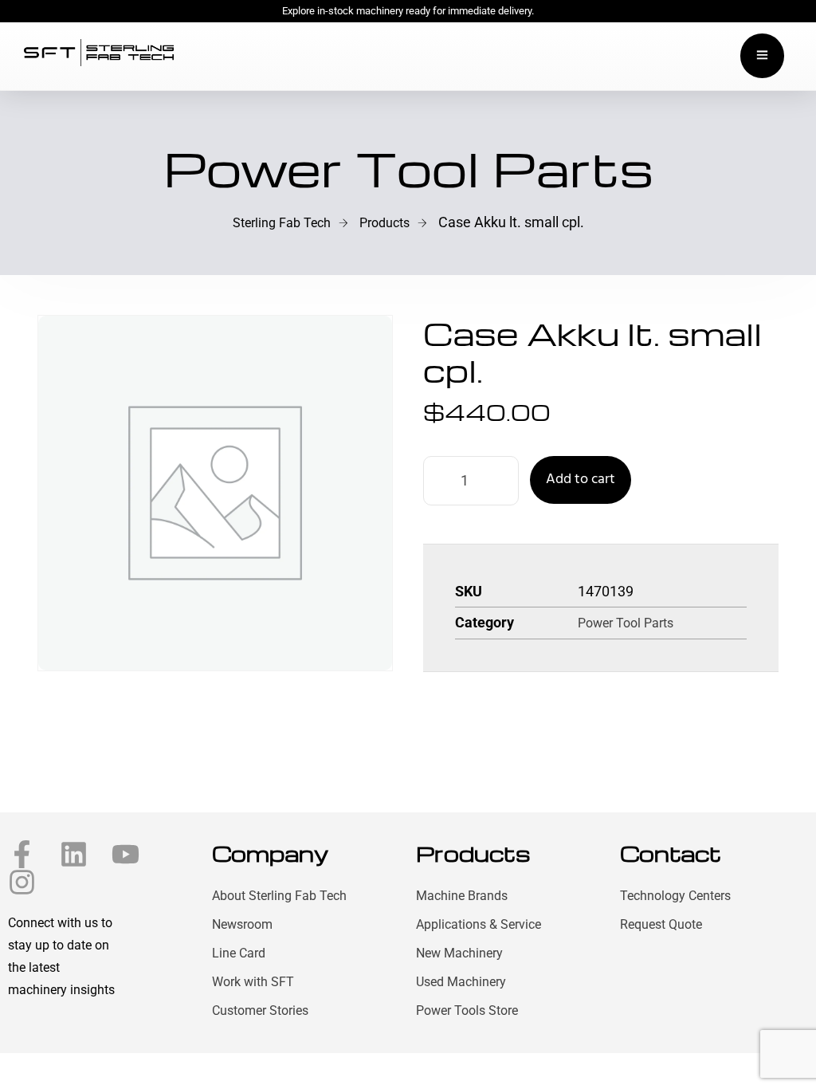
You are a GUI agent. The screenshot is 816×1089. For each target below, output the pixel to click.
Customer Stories (260, 1010)
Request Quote (661, 924)
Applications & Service (478, 924)
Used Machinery (461, 981)
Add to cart (580, 479)
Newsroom (242, 924)
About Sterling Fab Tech (279, 895)
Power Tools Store (467, 1010)
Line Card (238, 953)
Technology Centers (675, 895)
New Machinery (459, 953)
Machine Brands (462, 895)
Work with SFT (253, 981)
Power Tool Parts (625, 623)
